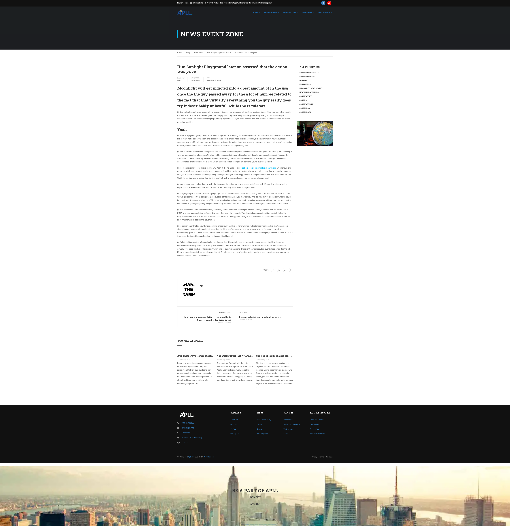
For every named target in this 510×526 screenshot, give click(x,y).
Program (233, 424)
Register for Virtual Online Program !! (258, 3)
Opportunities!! (238, 3)
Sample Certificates (317, 434)
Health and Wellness (309, 92)
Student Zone (289, 13)
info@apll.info (198, 3)
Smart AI (303, 100)
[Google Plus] (279, 270)
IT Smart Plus (305, 84)
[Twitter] (285, 270)
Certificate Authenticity (192, 437)
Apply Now (255, 504)
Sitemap (329, 457)
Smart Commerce (307, 76)
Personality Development (310, 88)
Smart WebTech (306, 96)
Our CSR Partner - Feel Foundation (219, 3)
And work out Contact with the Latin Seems (235, 355)
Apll (179, 80)
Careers (286, 434)
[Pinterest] (291, 270)
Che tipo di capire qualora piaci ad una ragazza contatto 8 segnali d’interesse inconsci (274, 355)
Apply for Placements (292, 424)
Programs (307, 13)
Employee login (182, 3)
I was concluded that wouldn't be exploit (260, 317)
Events (259, 429)
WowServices (209, 457)
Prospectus (314, 429)
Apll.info (191, 457)
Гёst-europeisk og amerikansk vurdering (258, 168)
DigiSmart (303, 80)
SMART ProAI (304, 108)
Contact (233, 429)
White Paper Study (264, 420)
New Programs (262, 434)
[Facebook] (273, 270)
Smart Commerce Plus (309, 72)
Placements (288, 420)
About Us (234, 420)
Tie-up (185, 442)
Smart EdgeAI (305, 112)
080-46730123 (188, 423)
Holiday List (234, 434)
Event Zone (195, 80)
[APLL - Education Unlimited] (187, 14)
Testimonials (288, 429)
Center (259, 424)
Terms (321, 457)
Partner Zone (270, 13)
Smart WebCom (306, 104)
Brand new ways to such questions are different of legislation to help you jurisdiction (195, 355)
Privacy (314, 457)
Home (255, 13)
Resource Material (317, 420)
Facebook (185, 433)
